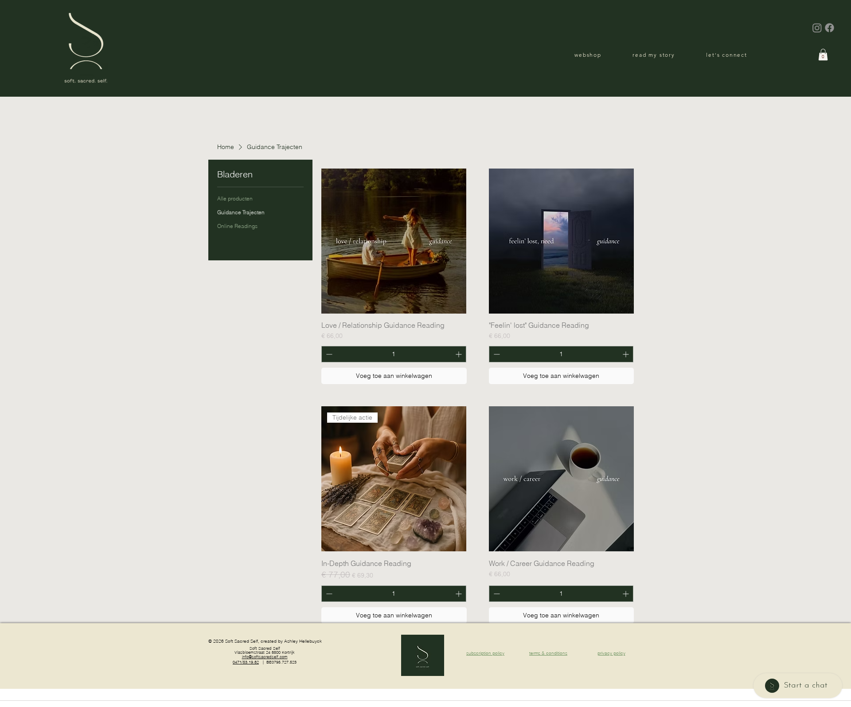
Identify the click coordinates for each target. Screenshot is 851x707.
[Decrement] (328, 354)
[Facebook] (829, 28)
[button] (823, 54)
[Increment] (459, 354)
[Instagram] (817, 28)
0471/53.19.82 (246, 662)
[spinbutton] (393, 354)
